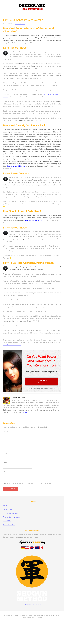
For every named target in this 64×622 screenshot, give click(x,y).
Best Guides (7, 521)
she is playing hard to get (33, 220)
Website (6, 472)
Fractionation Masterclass (11, 517)
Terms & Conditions (36, 617)
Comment (6, 431)
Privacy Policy (26, 617)
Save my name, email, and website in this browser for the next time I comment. (27, 483)
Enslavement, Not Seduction (32, 605)
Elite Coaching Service (10, 513)
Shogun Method (8, 509)
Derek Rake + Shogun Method (32, 8)
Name (5, 453)
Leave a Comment (20, 24)
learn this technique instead (12, 345)
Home (5, 505)
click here (24, 412)
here (59, 615)
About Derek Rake (9, 525)
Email (5, 463)
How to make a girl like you (16, 166)
